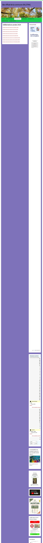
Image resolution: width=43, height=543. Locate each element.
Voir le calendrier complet (36, 407)
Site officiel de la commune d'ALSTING (16, 5)
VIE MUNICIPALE (18, 18)
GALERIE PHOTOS (12, 20)
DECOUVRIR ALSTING (10, 18)
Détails (31, 405)
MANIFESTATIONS (5, 20)
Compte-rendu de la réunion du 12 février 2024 (10, 27)
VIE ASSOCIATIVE (31, 18)
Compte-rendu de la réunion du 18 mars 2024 (10, 29)
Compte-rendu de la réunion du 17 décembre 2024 (11, 41)
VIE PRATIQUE (24, 18)
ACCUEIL (3, 18)
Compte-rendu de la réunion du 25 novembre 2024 (11, 39)
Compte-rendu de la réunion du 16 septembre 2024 (11, 37)
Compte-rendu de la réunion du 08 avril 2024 (10, 31)
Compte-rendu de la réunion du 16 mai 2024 (10, 33)
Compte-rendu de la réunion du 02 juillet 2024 (10, 35)
